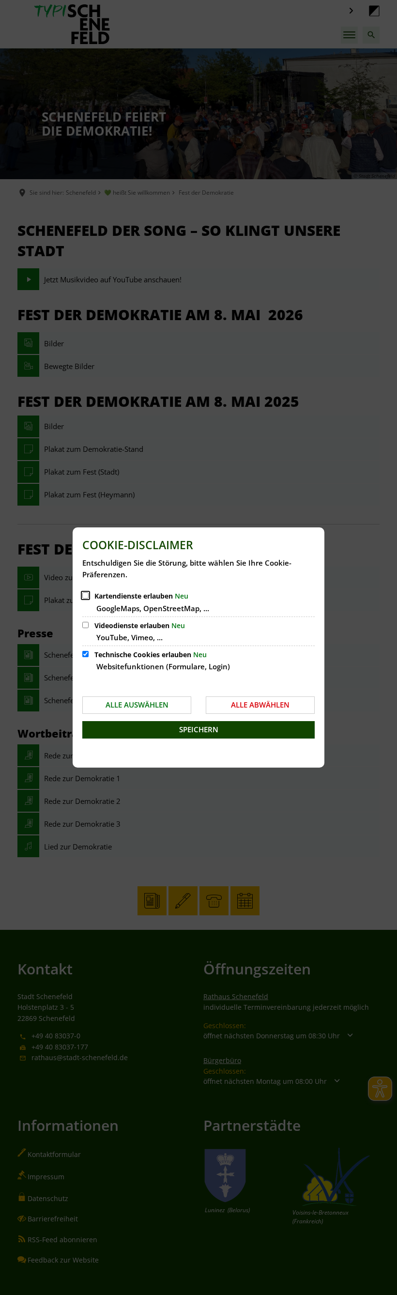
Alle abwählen (260, 704)
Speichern (198, 729)
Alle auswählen (137, 704)
